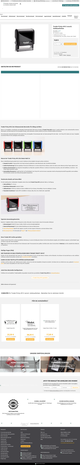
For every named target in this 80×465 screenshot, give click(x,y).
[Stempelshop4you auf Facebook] (48, 445)
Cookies (22, 441)
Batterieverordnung (25, 437)
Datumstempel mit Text (6, 437)
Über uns (43, 432)
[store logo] (11, 5)
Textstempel (3, 439)
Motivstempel (4, 442)
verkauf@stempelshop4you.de (67, 442)
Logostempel (3, 441)
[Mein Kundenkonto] (20, 4)
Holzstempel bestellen (6, 444)
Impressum (23, 439)
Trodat (59, 30)
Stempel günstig (4, 455)
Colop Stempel (4, 449)
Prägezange (3, 458)
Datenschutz (23, 435)
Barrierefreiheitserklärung (26, 442)
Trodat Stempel (4, 448)
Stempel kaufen (4, 453)
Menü (1, 14)
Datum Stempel (4, 435)
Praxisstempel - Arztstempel (7, 446)
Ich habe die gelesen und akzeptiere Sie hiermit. (60, 390)
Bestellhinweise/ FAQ (45, 435)
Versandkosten (64, 52)
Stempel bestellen (5, 451)
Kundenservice (44, 434)
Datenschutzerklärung (55, 390)
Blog (42, 439)
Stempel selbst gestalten (71, 5)
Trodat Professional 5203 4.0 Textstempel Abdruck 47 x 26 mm (30, 329)
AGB (22, 432)
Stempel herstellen (5, 456)
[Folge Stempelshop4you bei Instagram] (50, 447)
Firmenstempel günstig (6, 432)
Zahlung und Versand (25, 434)
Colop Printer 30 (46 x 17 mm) (49, 328)
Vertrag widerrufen (25, 446)
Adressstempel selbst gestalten (8, 434)
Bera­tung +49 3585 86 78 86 (73, 1)
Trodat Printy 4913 (10, 328)
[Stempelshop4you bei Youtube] (48, 448)
